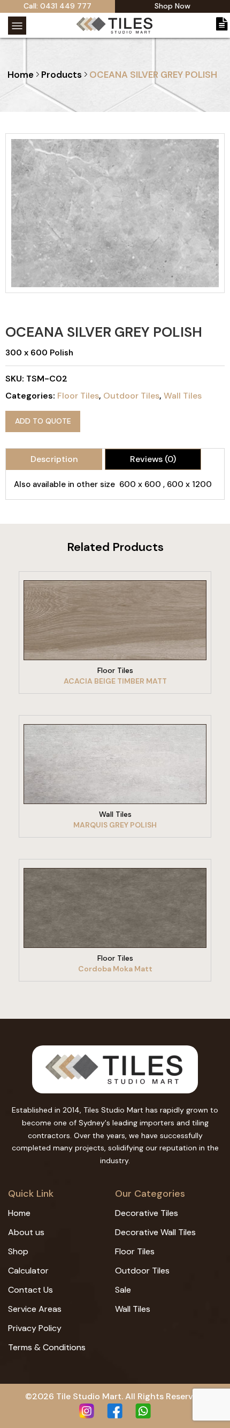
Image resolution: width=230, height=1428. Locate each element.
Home (20, 74)
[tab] (54, 459)
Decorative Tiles (146, 1213)
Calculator (28, 1270)
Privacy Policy (35, 1328)
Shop (18, 1251)
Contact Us (30, 1289)
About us (26, 1232)
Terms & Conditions (47, 1347)
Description (54, 459)
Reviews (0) (153, 459)
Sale (123, 1289)
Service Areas (35, 1309)
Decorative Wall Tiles (155, 1232)
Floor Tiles (78, 395)
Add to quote (43, 421)
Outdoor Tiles (131, 395)
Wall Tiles (183, 395)
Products (61, 74)
